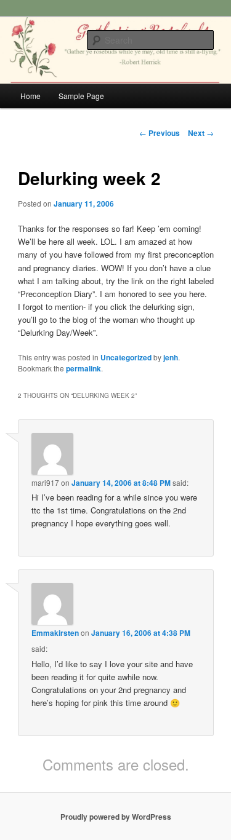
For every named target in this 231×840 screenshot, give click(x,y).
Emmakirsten (55, 632)
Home (30, 95)
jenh (170, 357)
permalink (83, 368)
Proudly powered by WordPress (115, 816)
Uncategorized (126, 357)
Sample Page (81, 95)
